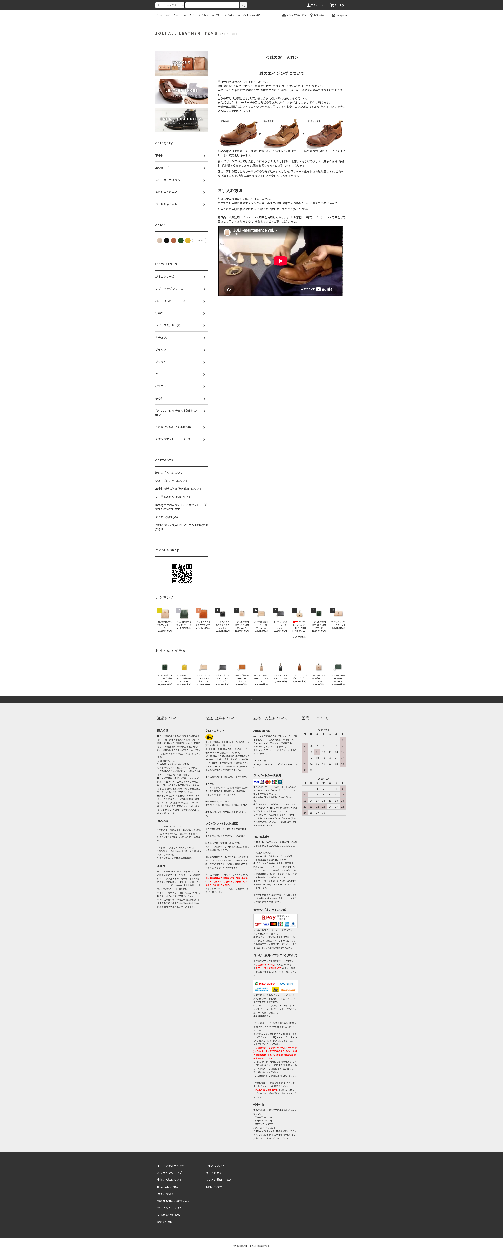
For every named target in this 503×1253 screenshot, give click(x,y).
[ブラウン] (173, 240)
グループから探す (225, 15)
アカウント (317, 5)
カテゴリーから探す (197, 15)
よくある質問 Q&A (166, 517)
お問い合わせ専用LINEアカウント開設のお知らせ (181, 527)
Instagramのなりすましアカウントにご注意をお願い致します (181, 507)
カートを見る (213, 1173)
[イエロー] (188, 240)
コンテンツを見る (250, 15)
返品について (165, 1194)
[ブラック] (166, 240)
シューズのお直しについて (171, 481)
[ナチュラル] (159, 240)
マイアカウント (215, 1165)
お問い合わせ (321, 15)
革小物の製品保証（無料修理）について (178, 489)
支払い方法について (169, 1180)
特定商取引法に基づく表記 (173, 1201)
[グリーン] (181, 240)
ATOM (168, 1222)
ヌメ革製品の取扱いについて (173, 497)
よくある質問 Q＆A (218, 1180)
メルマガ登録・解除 (296, 15)
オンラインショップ (169, 1173)
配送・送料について (169, 1187)
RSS (159, 1222)
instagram (341, 15)
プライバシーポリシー (171, 1208)
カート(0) (340, 5)
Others (199, 240)
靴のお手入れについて (169, 472)
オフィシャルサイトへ (168, 15)
